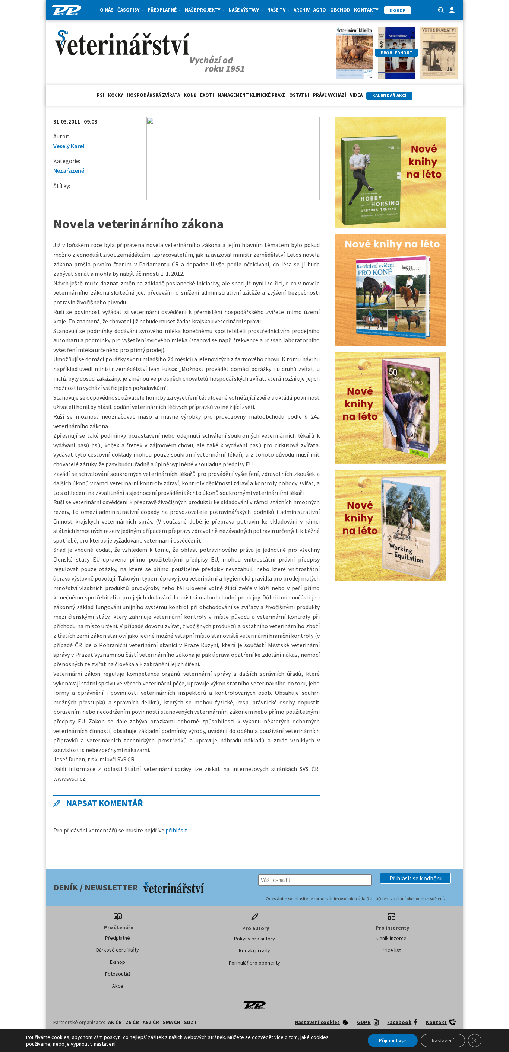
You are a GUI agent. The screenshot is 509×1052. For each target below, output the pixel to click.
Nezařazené (68, 170)
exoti (207, 95)
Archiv (302, 10)
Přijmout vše (393, 1040)
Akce (117, 985)
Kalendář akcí (389, 95)
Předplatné (117, 937)
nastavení (105, 1043)
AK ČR (115, 1022)
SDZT (190, 1022)
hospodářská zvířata (153, 95)
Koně (190, 95)
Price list (391, 950)
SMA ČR (171, 1022)
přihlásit (176, 830)
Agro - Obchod (331, 10)
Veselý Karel (68, 146)
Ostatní (299, 95)
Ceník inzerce (391, 938)
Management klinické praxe (251, 95)
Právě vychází (329, 95)
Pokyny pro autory (254, 938)
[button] (415, 878)
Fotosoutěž (117, 974)
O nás (107, 10)
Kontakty (366, 10)
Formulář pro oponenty (254, 962)
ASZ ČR (151, 1022)
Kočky (115, 95)
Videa (356, 95)
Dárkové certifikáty (117, 949)
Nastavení (443, 1040)
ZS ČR (132, 1022)
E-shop (117, 962)
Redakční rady (254, 950)
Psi (100, 95)
